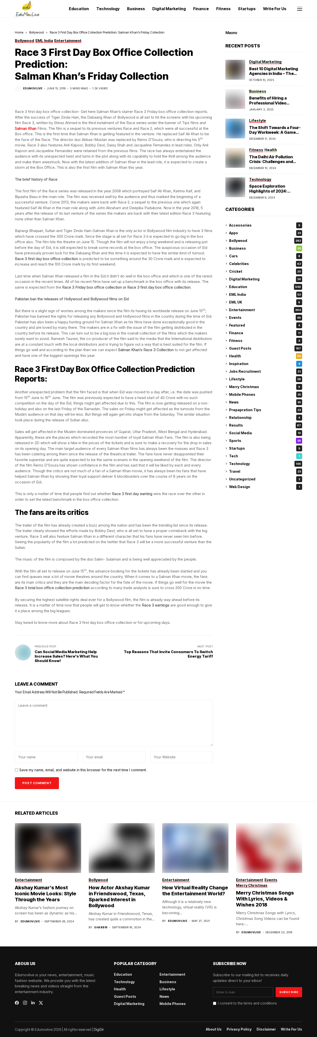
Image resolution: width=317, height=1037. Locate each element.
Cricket (265, 271)
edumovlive (32, 88)
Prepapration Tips (265, 410)
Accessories (264, 225)
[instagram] (25, 1003)
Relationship (264, 417)
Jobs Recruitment (265, 371)
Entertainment (265, 310)
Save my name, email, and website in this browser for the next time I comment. (83, 770)
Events (265, 317)
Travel (265, 471)
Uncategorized (264, 479)
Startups (264, 448)
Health (265, 356)
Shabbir (100, 927)
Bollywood (36, 32)
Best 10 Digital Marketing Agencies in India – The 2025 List (273, 73)
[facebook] (17, 1003)
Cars (264, 256)
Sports (265, 440)
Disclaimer (266, 1029)
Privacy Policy (239, 1029)
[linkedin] (33, 1002)
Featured (264, 325)
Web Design (264, 487)
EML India (265, 294)
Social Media (265, 433)
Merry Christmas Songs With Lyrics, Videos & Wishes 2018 (265, 899)
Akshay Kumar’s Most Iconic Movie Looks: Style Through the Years (45, 894)
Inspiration (264, 364)
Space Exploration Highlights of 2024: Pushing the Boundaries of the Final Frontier (275, 193)
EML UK (264, 302)
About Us (214, 1029)
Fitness (264, 340)
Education (265, 287)
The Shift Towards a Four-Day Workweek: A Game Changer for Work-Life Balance (275, 134)
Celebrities (265, 264)
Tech (264, 456)
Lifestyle (265, 379)
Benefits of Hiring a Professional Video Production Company (270, 103)
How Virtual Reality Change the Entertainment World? (195, 891)
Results (265, 425)
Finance (264, 333)
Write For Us (291, 1029)
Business (265, 248)
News (265, 402)
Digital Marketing (265, 279)
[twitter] (41, 1003)
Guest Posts (265, 348)
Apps (265, 233)
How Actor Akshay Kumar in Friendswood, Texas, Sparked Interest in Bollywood (119, 896)
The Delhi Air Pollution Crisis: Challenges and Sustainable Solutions (271, 161)
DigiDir (99, 1029)
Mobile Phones (265, 394)
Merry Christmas (264, 387)
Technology (265, 464)
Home (19, 32)
